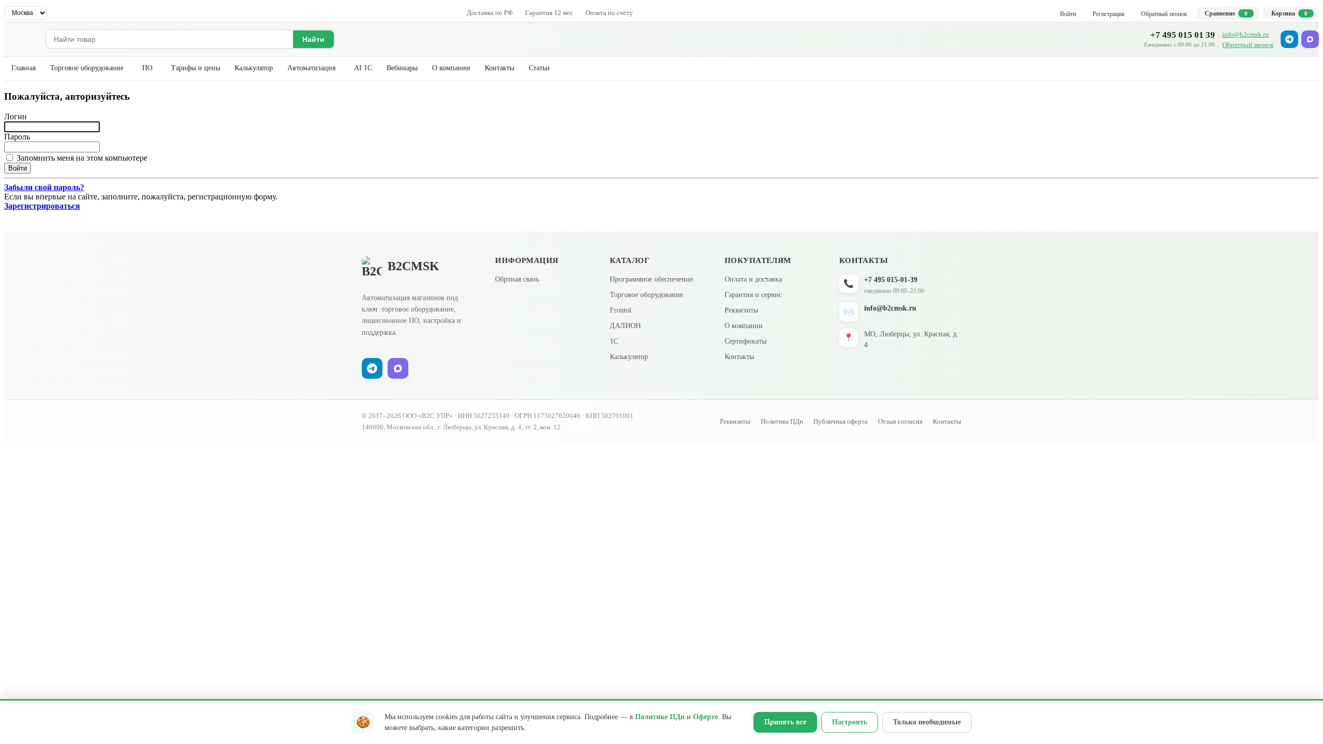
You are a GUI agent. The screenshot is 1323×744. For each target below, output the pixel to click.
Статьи (539, 68)
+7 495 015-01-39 (890, 280)
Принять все (785, 722)
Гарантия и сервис (753, 295)
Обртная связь (517, 279)
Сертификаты (745, 341)
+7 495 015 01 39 (1182, 35)
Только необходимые (927, 722)
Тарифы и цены (195, 68)
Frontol (621, 310)
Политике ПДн (660, 717)
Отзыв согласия (900, 421)
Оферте (705, 717)
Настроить (849, 722)
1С (614, 341)
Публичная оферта (840, 421)
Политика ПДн (782, 421)
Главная (23, 68)
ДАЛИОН (625, 326)
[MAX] (1310, 39)
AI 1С (363, 68)
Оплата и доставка (753, 279)
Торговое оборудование (87, 68)
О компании (451, 68)
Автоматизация (311, 68)
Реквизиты (741, 310)
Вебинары (402, 68)
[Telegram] (1289, 39)
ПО (147, 68)
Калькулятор (254, 68)
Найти (313, 39)
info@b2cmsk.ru (1245, 34)
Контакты (499, 68)
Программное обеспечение (651, 279)
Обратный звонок (1247, 45)
